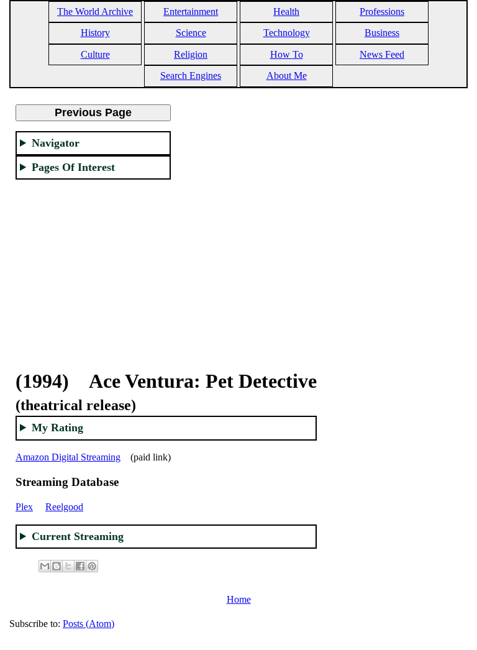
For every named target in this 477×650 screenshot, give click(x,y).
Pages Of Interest (73, 167)
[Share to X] (68, 566)
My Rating (57, 427)
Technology (286, 32)
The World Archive (95, 11)
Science (191, 32)
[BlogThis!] (56, 566)
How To (286, 54)
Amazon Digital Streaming (68, 457)
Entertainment (190, 11)
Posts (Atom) (88, 623)
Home (239, 599)
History (95, 32)
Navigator (56, 143)
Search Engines (190, 75)
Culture (95, 54)
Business (382, 32)
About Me (286, 75)
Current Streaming (78, 536)
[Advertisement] (93, 267)
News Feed (382, 54)
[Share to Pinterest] (92, 566)
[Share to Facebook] (80, 566)
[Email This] (45, 566)
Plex (24, 506)
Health (286, 11)
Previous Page (93, 112)
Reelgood (64, 506)
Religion (190, 54)
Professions (382, 11)
